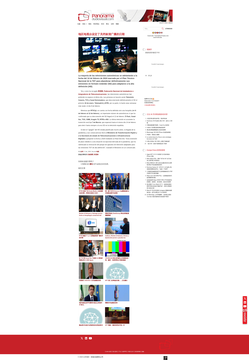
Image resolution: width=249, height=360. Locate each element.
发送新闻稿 (138, 351)
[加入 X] (244, 298)
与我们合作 (131, 351)
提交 (163, 28)
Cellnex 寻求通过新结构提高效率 (156, 127)
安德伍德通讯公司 (97, 357)
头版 (78, 23)
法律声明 (124, 351)
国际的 (170, 23)
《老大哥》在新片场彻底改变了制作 (157, 143)
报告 (90, 24)
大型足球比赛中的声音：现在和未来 (157, 118)
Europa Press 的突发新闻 (156, 150)
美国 (166, 23)
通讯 (91, 164)
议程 (112, 24)
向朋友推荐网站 (148, 102)
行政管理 (90, 154)
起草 (82, 151)
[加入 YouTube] (244, 306)
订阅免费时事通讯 (149, 105)
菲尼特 (96, 154)
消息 (84, 24)
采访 (102, 24)
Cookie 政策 (108, 351)
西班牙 (161, 23)
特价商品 (96, 24)
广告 (119, 351)
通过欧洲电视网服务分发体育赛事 (156, 130)
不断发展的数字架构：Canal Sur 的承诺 (158, 125)
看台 (107, 24)
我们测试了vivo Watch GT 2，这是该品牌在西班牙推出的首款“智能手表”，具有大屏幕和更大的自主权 (159, 186)
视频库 (149, 49)
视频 (117, 24)
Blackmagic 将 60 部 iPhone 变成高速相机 (159, 132)
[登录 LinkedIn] (244, 302)
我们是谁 (115, 351)
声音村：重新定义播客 (153, 134)
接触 (143, 351)
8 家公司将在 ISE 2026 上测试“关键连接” (158, 141)
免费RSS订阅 (148, 98)
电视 (97, 151)
